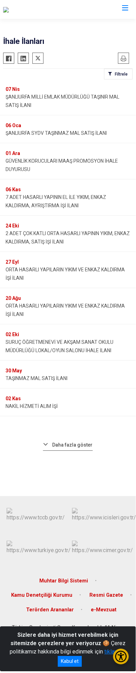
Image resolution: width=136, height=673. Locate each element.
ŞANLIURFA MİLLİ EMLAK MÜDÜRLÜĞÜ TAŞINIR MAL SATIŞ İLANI (62, 101)
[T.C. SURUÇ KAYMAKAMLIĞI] (37, 9)
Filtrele (121, 74)
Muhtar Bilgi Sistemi (63, 581)
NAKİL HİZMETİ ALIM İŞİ (32, 406)
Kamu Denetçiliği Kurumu (41, 595)
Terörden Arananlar (50, 610)
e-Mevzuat (104, 610)
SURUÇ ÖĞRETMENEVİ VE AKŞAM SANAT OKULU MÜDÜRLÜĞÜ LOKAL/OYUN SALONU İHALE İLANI (59, 346)
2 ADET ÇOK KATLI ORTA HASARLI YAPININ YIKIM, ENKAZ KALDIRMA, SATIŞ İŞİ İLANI (68, 238)
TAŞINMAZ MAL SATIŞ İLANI (36, 378)
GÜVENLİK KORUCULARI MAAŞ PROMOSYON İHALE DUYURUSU (62, 165)
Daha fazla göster (72, 445)
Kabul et (70, 661)
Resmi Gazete (106, 595)
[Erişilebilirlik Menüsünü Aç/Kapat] (121, 656)
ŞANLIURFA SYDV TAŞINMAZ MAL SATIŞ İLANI (56, 133)
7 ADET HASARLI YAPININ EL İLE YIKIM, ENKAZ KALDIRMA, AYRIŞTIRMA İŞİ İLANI (56, 201)
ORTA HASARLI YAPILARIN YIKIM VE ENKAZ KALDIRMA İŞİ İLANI (65, 274)
